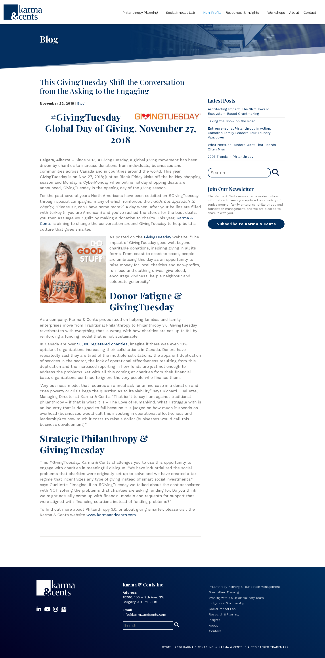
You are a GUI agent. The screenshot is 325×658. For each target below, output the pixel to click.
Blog (80, 103)
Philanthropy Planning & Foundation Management (244, 586)
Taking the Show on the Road (231, 121)
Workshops (276, 12)
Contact (310, 12)
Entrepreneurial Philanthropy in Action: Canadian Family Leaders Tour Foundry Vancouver (239, 133)
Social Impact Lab (180, 12)
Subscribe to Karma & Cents (246, 224)
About (294, 12)
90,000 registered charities (102, 344)
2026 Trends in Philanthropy (230, 157)
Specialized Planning (224, 592)
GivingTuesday (157, 237)
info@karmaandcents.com (144, 615)
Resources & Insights (242, 12)
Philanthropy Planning (140, 12)
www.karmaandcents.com (111, 514)
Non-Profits (212, 12)
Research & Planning (224, 614)
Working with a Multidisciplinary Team (236, 598)
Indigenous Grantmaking (226, 603)
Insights (214, 620)
